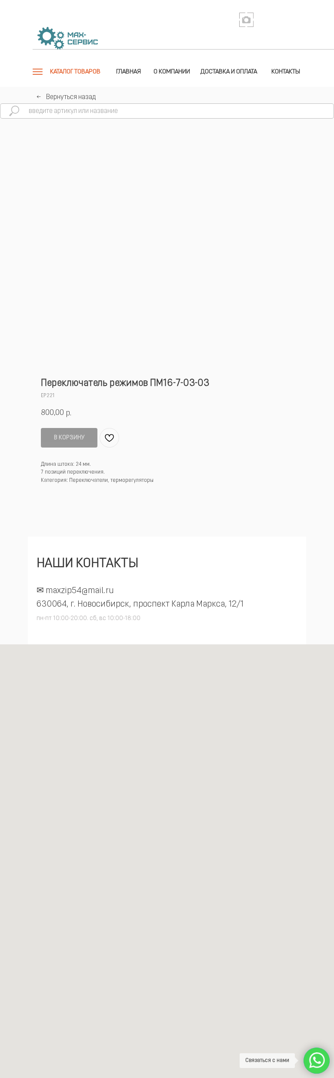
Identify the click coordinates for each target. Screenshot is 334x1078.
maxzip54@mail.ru (80, 591)
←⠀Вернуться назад (66, 97)
